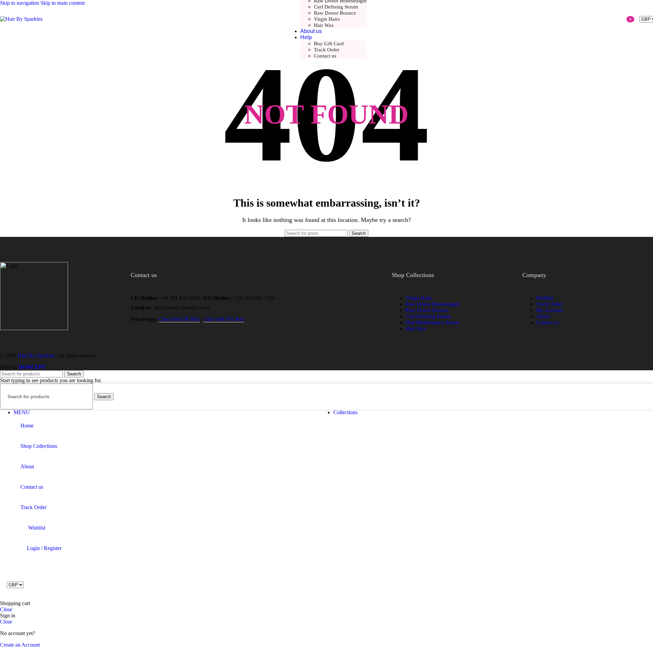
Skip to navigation (20, 3)
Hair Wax (324, 25)
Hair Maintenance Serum (432, 322)
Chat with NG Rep (223, 319)
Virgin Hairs (327, 19)
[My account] (596, 19)
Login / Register (44, 548)
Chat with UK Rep (179, 319)
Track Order (326, 49)
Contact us (325, 56)
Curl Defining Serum (336, 7)
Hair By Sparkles (36, 355)
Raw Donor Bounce (335, 13)
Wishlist (544, 298)
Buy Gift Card (329, 43)
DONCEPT (32, 367)
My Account (549, 310)
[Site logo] (21, 19)
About (543, 316)
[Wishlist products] (618, 19)
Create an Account (20, 645)
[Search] (607, 19)
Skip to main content (62, 3)
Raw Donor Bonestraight (432, 304)
